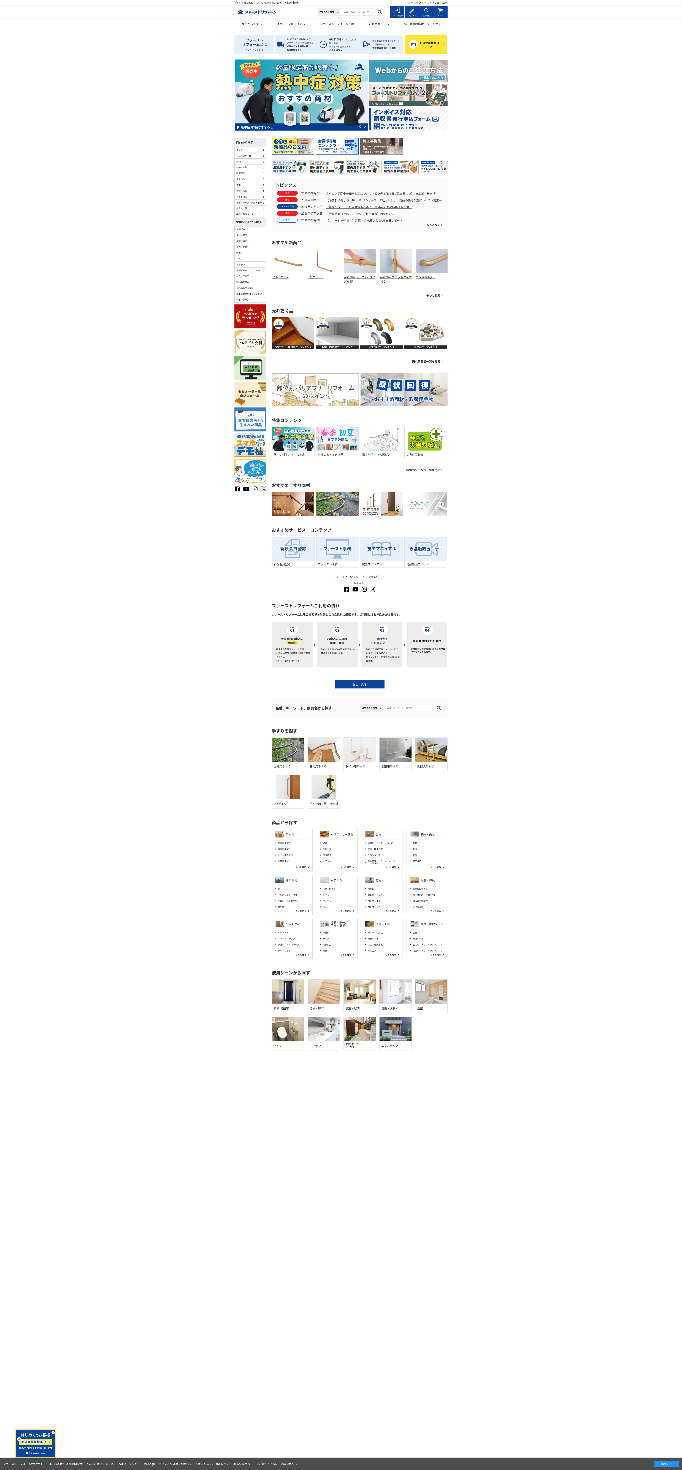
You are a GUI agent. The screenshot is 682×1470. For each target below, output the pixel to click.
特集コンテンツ (243, 299)
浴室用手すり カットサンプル (428, 951)
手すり (290, 834)
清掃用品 (327, 945)
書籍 (415, 932)
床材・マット (284, 951)
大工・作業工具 (375, 945)
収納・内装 (428, 834)
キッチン (327, 901)
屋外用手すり (284, 843)
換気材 (281, 907)
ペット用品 (293, 924)
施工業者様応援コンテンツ (249, 293)
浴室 (325, 907)
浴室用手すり (284, 861)
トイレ (326, 895)
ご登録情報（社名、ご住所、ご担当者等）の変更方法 (360, 213)
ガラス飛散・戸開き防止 (424, 895)
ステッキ (327, 861)
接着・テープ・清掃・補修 (340, 924)
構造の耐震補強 (420, 901)
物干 (280, 889)
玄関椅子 (327, 855)
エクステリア (242, 276)
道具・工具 (383, 924)
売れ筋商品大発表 (244, 287)
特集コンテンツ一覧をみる (423, 470)
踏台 (325, 843)
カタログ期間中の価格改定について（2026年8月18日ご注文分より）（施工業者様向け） (382, 193)
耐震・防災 (428, 880)
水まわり (336, 880)
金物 (378, 834)
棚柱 (415, 843)
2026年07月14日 (312, 213)
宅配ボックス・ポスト (288, 895)
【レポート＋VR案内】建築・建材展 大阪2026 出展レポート (364, 220)
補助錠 (371, 889)
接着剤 (326, 932)
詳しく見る (360, 684)
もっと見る (433, 225)
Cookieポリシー (290, 1464)
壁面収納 (417, 861)
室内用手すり (284, 849)
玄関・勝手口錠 (375, 849)
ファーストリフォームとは (337, 24)
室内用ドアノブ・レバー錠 (380, 843)
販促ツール (418, 938)
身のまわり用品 (375, 932)
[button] (360, 126)
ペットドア (283, 932)
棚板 (415, 849)
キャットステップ (286, 938)
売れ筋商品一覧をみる (426, 361)
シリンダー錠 (374, 855)
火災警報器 (418, 907)
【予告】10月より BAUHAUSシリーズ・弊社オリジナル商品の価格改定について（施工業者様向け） (384, 200)
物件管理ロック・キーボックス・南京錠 (382, 862)
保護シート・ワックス (288, 945)
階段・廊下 (241, 235)
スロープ (327, 849)
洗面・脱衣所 (329, 889)
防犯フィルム (374, 901)
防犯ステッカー (375, 907)
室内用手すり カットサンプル (428, 945)
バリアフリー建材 (342, 834)
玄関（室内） (242, 229)
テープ (326, 938)
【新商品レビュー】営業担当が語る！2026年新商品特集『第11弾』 (369, 207)
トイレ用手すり (285, 855)
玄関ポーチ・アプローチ (248, 270)
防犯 (378, 880)
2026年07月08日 (312, 220)
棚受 (415, 855)
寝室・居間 (241, 240)
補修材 (326, 951)
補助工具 (372, 951)
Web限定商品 (242, 281)
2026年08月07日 (312, 193)
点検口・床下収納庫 (287, 901)
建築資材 (291, 880)
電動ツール (373, 938)
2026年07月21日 (312, 206)
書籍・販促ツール (432, 924)
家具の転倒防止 (420, 889)
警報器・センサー (376, 895)
